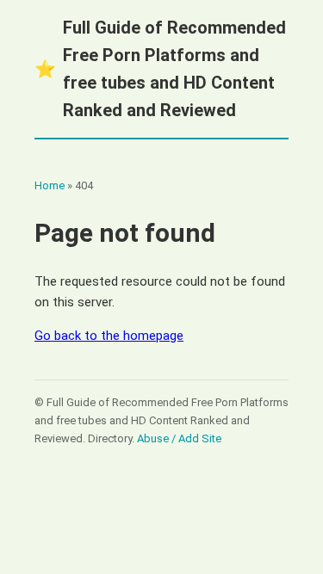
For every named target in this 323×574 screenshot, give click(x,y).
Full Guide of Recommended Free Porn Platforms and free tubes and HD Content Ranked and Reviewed (160, 68)
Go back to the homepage (108, 335)
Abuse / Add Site (179, 438)
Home (49, 185)
